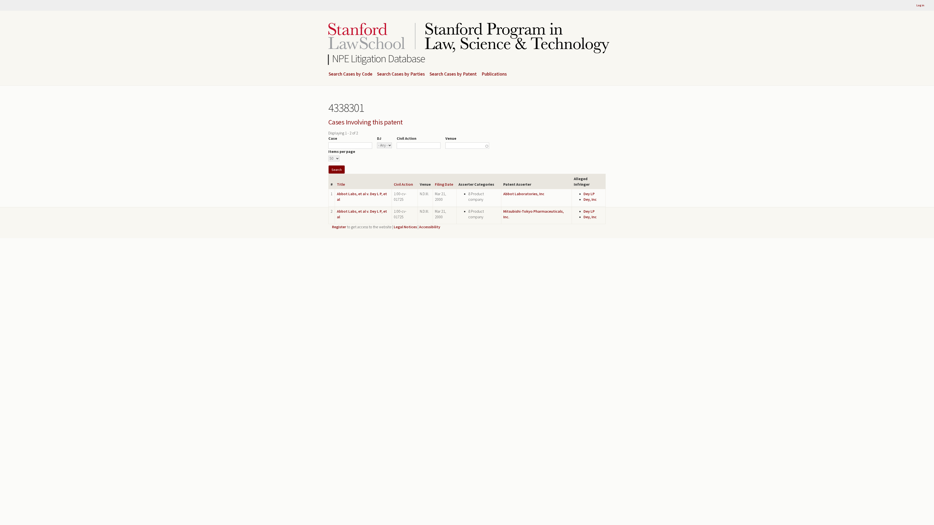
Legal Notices (405, 226)
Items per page (341, 151)
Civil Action (406, 138)
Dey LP (589, 193)
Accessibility (429, 226)
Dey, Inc (590, 199)
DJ (379, 138)
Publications (494, 74)
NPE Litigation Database (378, 58)
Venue (450, 138)
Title (341, 184)
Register (339, 226)
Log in (920, 5)
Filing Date (444, 184)
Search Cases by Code (350, 74)
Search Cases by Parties (401, 74)
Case (332, 138)
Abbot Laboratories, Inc (523, 193)
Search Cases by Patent (453, 74)
